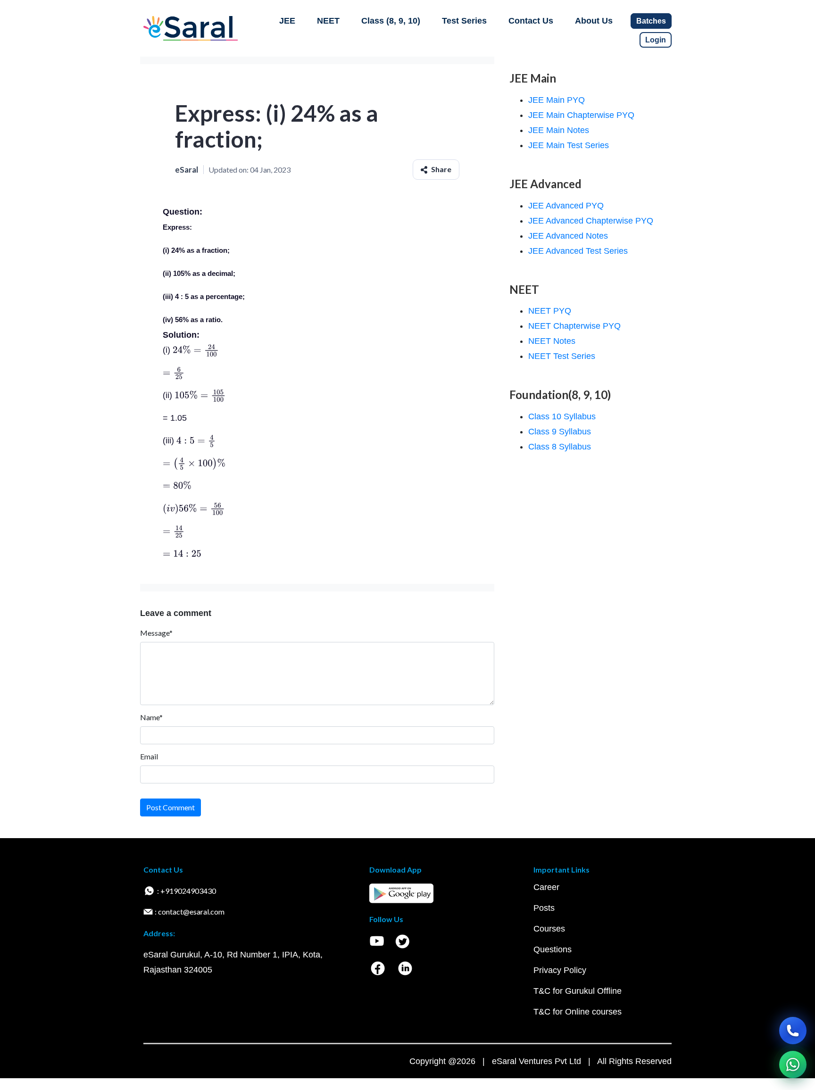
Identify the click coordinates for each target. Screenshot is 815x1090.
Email (149, 756)
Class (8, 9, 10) (390, 20)
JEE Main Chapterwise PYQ (581, 115)
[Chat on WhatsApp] (793, 1064)
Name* (151, 717)
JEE (287, 20)
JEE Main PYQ (556, 100)
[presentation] (196, 350)
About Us (594, 20)
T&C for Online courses (577, 1011)
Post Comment (170, 807)
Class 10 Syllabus (562, 416)
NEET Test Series (561, 356)
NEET (328, 20)
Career (546, 887)
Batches (651, 21)
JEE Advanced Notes (568, 236)
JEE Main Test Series (568, 145)
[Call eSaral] (793, 1030)
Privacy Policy (559, 970)
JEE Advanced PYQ (566, 205)
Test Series (464, 20)
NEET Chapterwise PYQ (574, 326)
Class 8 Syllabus (559, 446)
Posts (544, 908)
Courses (549, 928)
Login (655, 40)
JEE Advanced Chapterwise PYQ (590, 220)
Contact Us (530, 20)
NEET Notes (551, 341)
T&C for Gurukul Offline (577, 991)
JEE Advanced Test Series (578, 251)
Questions (552, 949)
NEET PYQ (549, 311)
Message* (156, 632)
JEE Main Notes (558, 130)
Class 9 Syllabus (559, 431)
